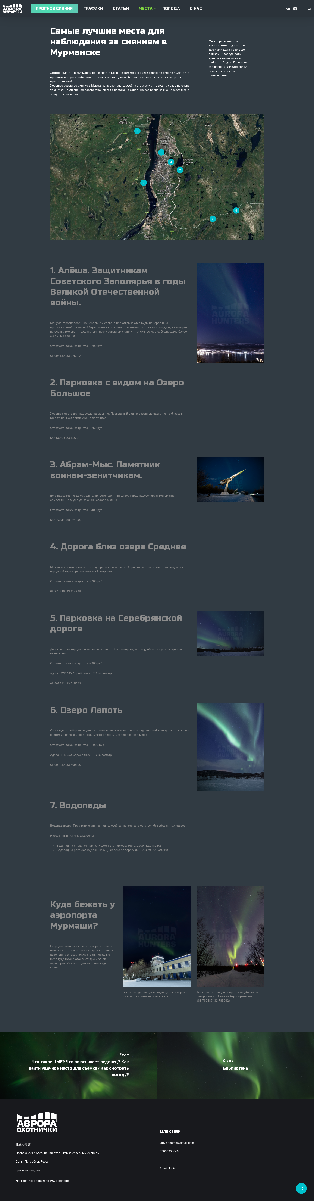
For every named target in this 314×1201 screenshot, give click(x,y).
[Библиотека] (235, 1065)
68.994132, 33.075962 (65, 356)
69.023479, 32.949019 (151, 850)
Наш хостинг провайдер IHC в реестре (43, 1180)
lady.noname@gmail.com (177, 1142)
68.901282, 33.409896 (65, 765)
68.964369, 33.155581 (65, 438)
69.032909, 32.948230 (144, 845)
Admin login (168, 1168)
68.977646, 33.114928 (65, 591)
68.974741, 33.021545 (65, 520)
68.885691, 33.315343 (65, 683)
